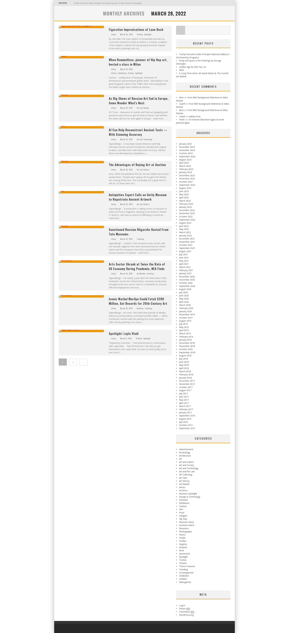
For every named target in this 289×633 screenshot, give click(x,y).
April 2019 (184, 330)
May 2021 (184, 260)
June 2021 (184, 257)
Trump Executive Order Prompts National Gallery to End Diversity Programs (108, 3)
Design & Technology (189, 496)
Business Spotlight (188, 493)
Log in (182, 605)
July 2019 (183, 324)
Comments (186, 611)
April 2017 (184, 403)
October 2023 (186, 181)
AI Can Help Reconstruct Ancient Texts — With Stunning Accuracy (138, 132)
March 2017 (185, 406)
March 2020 (185, 305)
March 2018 (185, 371)
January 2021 (185, 273)
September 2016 (187, 415)
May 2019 (184, 327)
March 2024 (185, 165)
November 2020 (187, 279)
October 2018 (186, 349)
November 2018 (187, 346)
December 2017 (187, 380)
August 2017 (185, 390)
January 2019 (185, 339)
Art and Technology (144, 139)
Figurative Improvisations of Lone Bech (136, 29)
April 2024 (184, 162)
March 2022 (185, 232)
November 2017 (187, 384)
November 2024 (187, 150)
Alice (181, 97)
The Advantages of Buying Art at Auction (137, 164)
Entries (184, 608)
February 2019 (186, 336)
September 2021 (187, 248)
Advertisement (186, 449)
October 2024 (186, 153)
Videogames (185, 582)
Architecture (185, 455)
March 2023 (185, 200)
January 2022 (185, 235)
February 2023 (186, 203)
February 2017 (186, 409)
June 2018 (184, 361)
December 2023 (187, 175)
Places (182, 534)
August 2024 (185, 159)
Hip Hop (183, 518)
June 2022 (184, 226)
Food (181, 512)
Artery (113, 34)
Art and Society (143, 108)
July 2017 (183, 393)
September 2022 (187, 219)
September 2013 (187, 428)
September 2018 (187, 352)
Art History (184, 480)
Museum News (186, 522)
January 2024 (185, 172)
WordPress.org (186, 614)
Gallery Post (194, 116)
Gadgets (183, 515)
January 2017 (185, 412)
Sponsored (184, 553)
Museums (184, 528)
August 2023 (185, 188)
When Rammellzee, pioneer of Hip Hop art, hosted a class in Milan (138, 62)
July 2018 (183, 358)
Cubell (182, 103)
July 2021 (183, 254)
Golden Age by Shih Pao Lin (192, 66)
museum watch (186, 525)
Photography (185, 531)
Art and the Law (187, 471)
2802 (181, 70)
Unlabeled (184, 575)
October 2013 (186, 425)
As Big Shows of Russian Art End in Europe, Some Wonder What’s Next (138, 100)
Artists (114, 73)
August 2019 (185, 320)
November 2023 (187, 178)
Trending (140, 239)
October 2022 (186, 216)
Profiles (140, 34)
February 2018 (186, 374)
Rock (181, 550)
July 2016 (183, 421)
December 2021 (187, 238)
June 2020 (184, 295)
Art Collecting (185, 474)
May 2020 (184, 298)
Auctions (140, 308)
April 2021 (184, 263)
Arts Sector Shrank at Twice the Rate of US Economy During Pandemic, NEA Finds (137, 266)
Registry (183, 544)
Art (180, 458)
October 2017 (186, 387)
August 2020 (185, 289)
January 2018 (185, 377)
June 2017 (184, 396)
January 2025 (185, 143)
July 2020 (183, 292)
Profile (182, 537)
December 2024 (187, 147)
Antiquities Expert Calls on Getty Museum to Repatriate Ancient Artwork (138, 197)
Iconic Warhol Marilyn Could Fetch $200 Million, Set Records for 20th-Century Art (138, 301)
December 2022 (187, 210)
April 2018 (184, 368)
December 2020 (187, 276)
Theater (183, 563)
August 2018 (185, 355)
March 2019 (185, 333)
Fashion (183, 506)
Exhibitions (122, 73)
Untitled (183, 578)
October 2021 (186, 245)
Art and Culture (143, 169)
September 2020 (187, 286)
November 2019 (187, 314)
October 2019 (186, 317)
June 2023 (184, 191)
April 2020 (184, 301)
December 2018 (187, 342)
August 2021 (185, 251)
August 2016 (185, 418)
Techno (182, 560)
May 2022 (184, 229)
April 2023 (184, 197)
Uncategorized (186, 572)
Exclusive (183, 499)
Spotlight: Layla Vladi (124, 333)
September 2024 (187, 156)
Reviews (183, 547)
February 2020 (186, 308)
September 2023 (187, 184)
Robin (182, 119)
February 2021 (186, 270)
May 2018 (184, 365)
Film (181, 509)
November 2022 (187, 213)
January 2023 (185, 207)
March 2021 (185, 267)
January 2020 (185, 311)
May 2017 (184, 399)
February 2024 (186, 169)
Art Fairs (183, 477)
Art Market (141, 273)
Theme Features (187, 566)
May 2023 (184, 194)
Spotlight (147, 34)
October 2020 (186, 282)
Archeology (184, 452)
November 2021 (187, 241)
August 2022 (185, 222)
